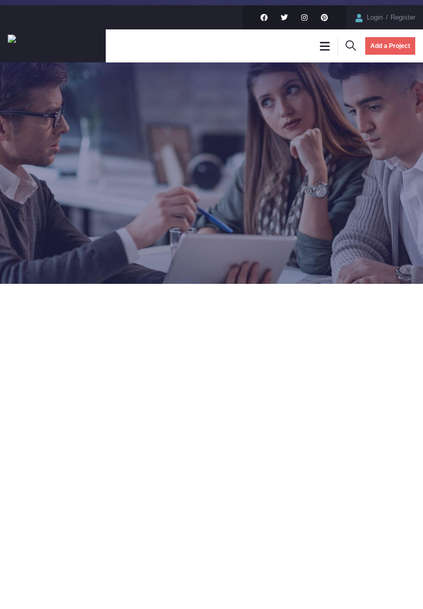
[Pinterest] (324, 17)
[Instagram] (304, 17)
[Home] (23, 46)
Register (403, 17)
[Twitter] (284, 17)
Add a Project (390, 46)
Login (376, 17)
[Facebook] (264, 17)
